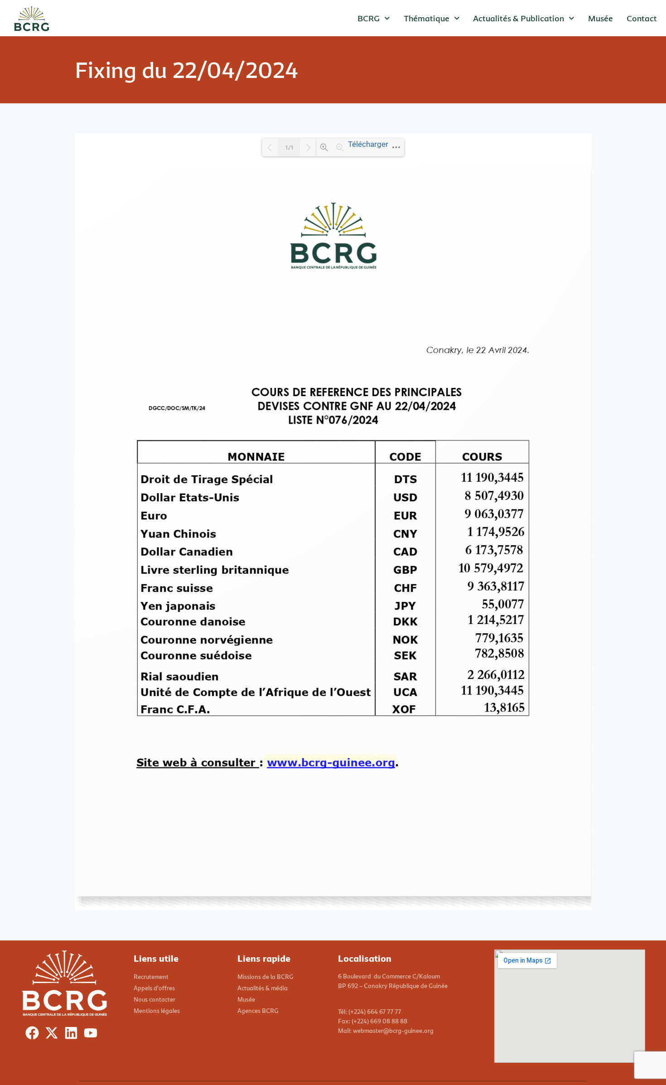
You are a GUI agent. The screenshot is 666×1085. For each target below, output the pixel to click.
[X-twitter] (54, 1035)
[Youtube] (92, 1035)
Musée (600, 18)
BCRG (368, 18)
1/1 (289, 147)
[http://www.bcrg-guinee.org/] (330, 762)
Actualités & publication (518, 18)
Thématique (426, 18)
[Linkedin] (73, 1035)
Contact (642, 18)
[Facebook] (34, 1035)
